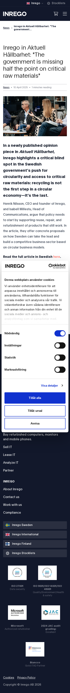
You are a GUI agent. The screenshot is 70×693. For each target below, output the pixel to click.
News (6, 28)
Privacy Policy (26, 677)
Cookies (8, 677)
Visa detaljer (49, 385)
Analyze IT (10, 462)
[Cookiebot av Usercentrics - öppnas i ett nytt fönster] (49, 266)
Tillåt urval (35, 410)
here (56, 256)
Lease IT (9, 454)
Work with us (12, 504)
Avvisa (35, 423)
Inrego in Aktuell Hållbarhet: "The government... (35, 28)
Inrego (9, 481)
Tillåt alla (35, 397)
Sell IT (7, 447)
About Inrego (12, 489)
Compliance (12, 512)
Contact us (11, 497)
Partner (8, 470)
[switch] (60, 345)
